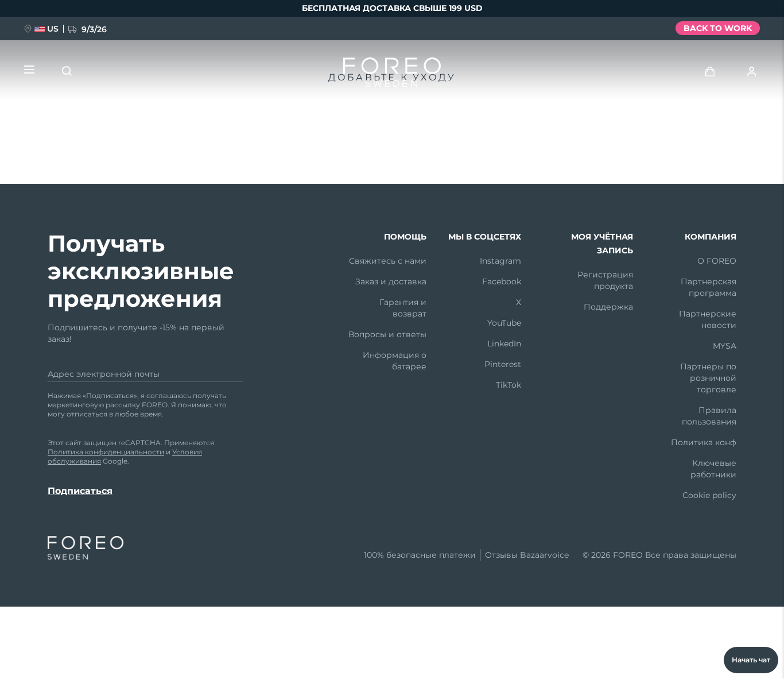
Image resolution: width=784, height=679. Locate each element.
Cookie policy (709, 495)
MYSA (724, 346)
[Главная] (392, 74)
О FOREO (716, 261)
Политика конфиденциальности (106, 451)
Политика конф (703, 442)
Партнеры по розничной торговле (708, 378)
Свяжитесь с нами (387, 261)
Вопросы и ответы (387, 334)
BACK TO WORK (718, 28)
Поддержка (608, 307)
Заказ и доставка (390, 281)
